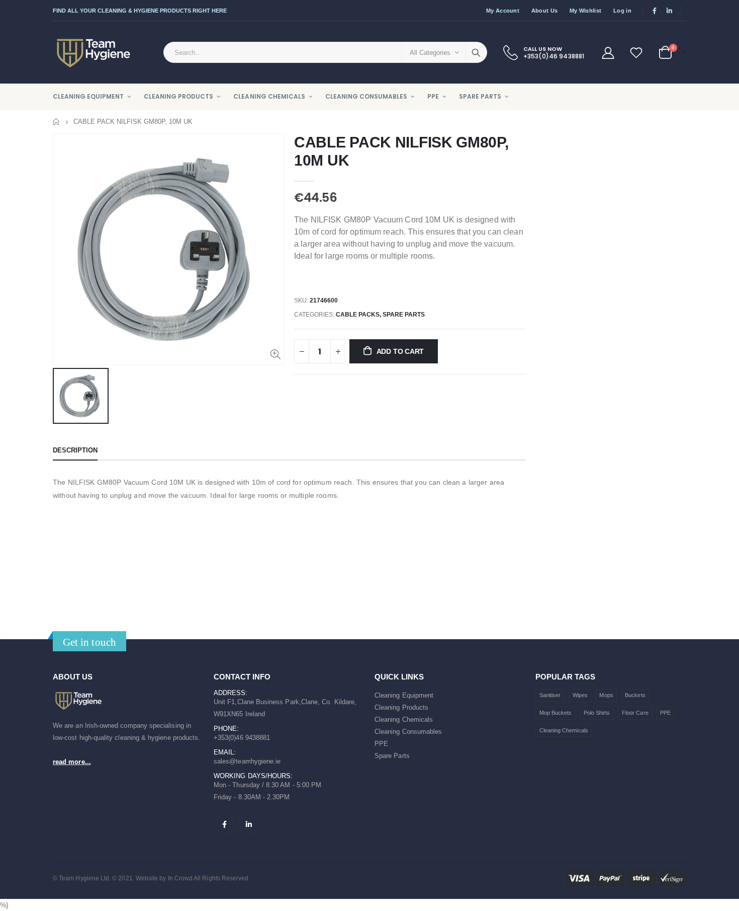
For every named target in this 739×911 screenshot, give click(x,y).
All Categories (430, 52)
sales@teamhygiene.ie (247, 761)
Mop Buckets (555, 713)
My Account (502, 11)
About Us (544, 11)
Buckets (635, 695)
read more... (72, 762)
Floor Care (635, 713)
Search (476, 52)
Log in (622, 11)
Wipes (580, 695)
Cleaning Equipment (404, 695)
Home (56, 121)
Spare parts (404, 314)
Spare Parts (392, 756)
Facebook (225, 824)
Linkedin (249, 824)
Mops (606, 695)
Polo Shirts (597, 713)
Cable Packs (358, 314)
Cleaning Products (401, 707)
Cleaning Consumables (408, 731)
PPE (381, 743)
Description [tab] (75, 450)
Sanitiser (550, 695)
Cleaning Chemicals (404, 719)
